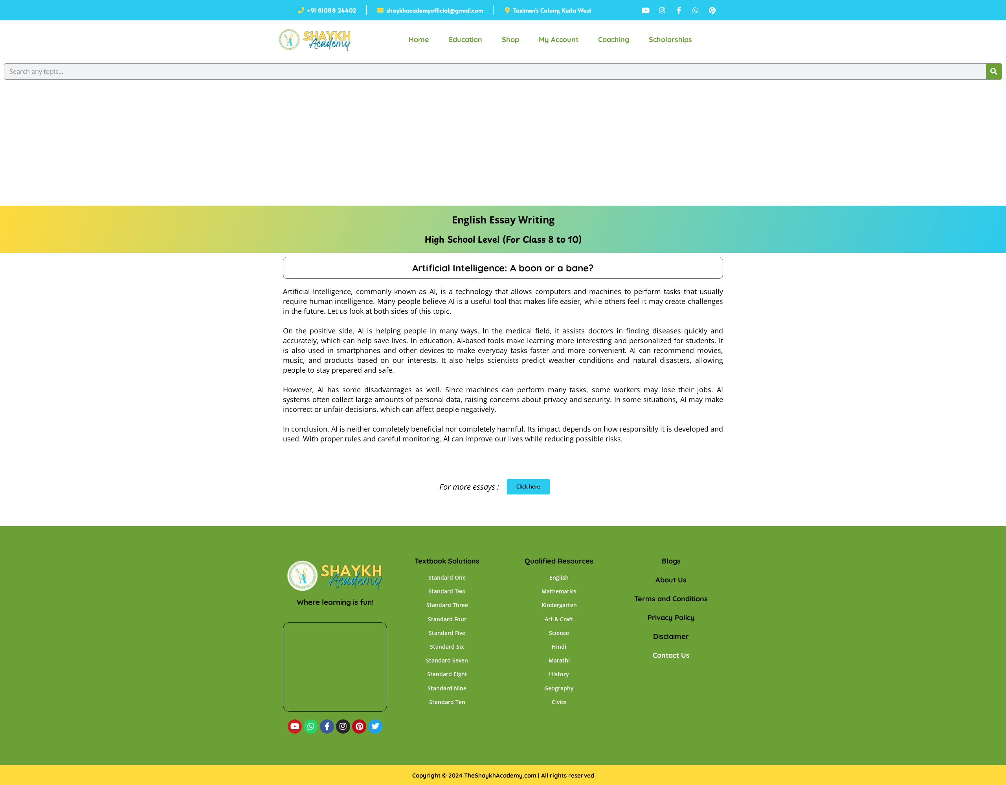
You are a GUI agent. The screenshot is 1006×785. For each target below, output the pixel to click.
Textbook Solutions (447, 560)
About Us (671, 579)
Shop (510, 39)
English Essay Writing (503, 219)
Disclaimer (671, 636)
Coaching (613, 39)
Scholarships (670, 39)
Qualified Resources (559, 560)
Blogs (671, 560)
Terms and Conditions (671, 598)
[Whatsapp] (311, 726)
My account (558, 39)
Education (465, 39)
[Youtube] (295, 726)
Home (419, 39)
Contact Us (671, 655)
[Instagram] (343, 726)
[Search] (994, 71)
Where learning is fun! (335, 602)
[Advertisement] (503, 146)
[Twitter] (375, 726)
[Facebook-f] (327, 726)
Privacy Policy (671, 617)
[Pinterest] (359, 726)
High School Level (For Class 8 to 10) (503, 238)
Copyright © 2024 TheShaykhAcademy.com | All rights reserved (503, 775)
